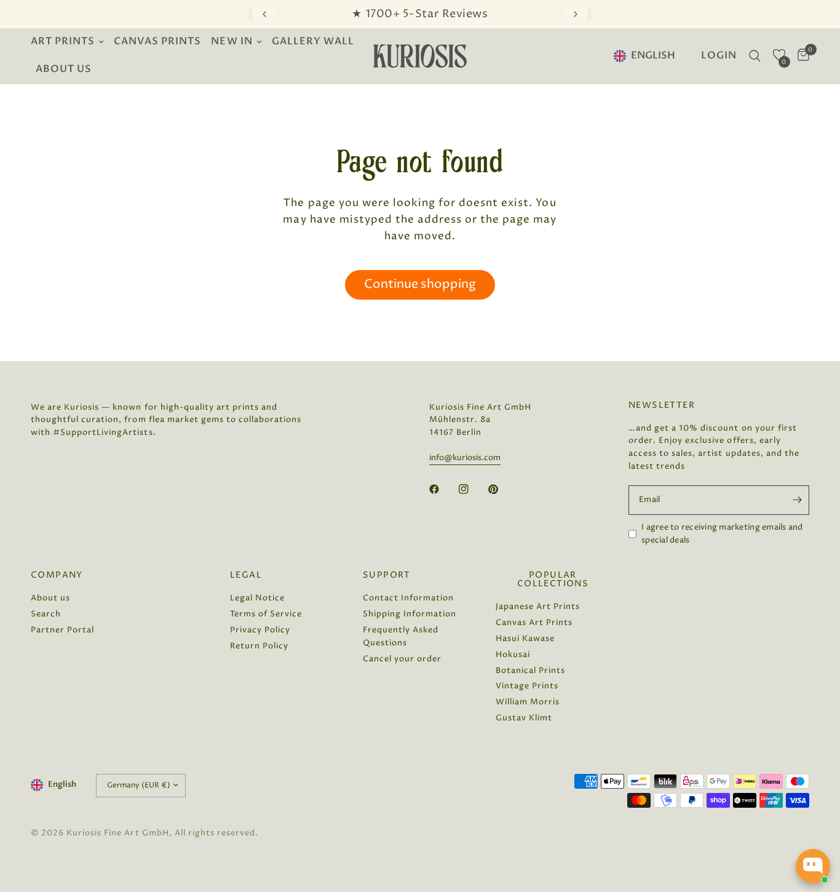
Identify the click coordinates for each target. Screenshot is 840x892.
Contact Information (408, 597)
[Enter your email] (797, 500)
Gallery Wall (313, 41)
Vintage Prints (527, 685)
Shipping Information (409, 613)
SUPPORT (387, 575)
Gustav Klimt (524, 717)
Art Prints (63, 41)
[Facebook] (442, 489)
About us (64, 69)
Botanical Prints (530, 670)
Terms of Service (266, 613)
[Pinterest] (501, 489)
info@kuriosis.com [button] (465, 458)
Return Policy (259, 645)
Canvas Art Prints (534, 622)
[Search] (755, 56)
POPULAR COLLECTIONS (552, 579)
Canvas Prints (157, 41)
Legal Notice (257, 597)
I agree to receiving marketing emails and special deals (722, 534)
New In (231, 41)
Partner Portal (62, 629)
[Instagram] (472, 489)
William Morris (528, 701)
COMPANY (57, 575)
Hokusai (513, 654)
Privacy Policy (260, 629)
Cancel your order (402, 658)
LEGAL (246, 575)
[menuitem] (70, 42)
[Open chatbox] (813, 866)
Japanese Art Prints (538, 606)
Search (46, 613)
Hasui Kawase (525, 638)
